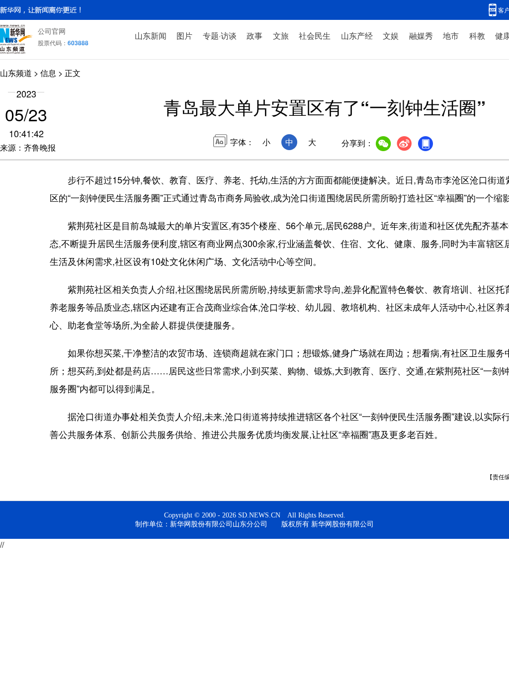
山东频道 (16, 73)
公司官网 (52, 31)
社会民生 (315, 35)
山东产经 (357, 35)
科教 (477, 35)
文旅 (281, 35)
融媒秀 (421, 35)
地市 (451, 35)
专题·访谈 (220, 35)
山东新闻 (151, 35)
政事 (254, 35)
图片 (184, 35)
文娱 (391, 35)
